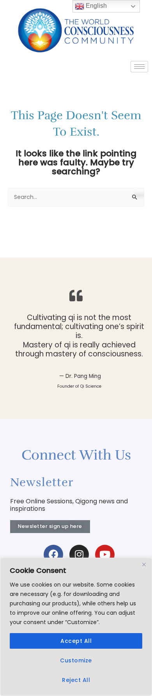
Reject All (76, 680)
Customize (76, 660)
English (95, 5)
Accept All (76, 641)
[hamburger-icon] (139, 66)
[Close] (143, 564)
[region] (76, 627)
